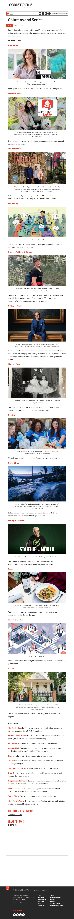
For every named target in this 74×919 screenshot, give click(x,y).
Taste (10, 569)
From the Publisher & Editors (20, 252)
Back (9, 25)
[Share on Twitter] (12, 825)
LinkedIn (49, 13)
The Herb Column (15, 768)
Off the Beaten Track (16, 788)
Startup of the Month (17, 520)
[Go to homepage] (20, 6)
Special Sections (55, 903)
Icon (10, 773)
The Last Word (14, 364)
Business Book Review (17, 735)
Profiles (52, 899)
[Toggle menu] (11, 13)
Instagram (46, 13)
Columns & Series (15, 814)
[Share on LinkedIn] (16, 825)
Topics (52, 895)
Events (52, 901)
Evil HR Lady (13, 203)
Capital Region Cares (56, 905)
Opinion (11, 415)
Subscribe (41, 897)
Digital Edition (42, 899)
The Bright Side (14, 728)
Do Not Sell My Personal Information (37, 890)
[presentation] (7, 13)
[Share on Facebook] (9, 825)
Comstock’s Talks (15, 93)
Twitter (40, 13)
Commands (1, 917)
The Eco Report (14, 760)
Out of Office (13, 463)
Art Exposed (13, 45)
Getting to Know (15, 306)
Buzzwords (12, 743)
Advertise (41, 903)
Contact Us (41, 905)
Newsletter (41, 901)
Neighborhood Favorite (17, 780)
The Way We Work (16, 801)
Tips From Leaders (15, 620)
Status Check (13, 796)
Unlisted (11, 668)
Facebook (43, 13)
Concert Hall (13, 748)
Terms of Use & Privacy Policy (20, 890)
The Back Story (14, 148)
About (39, 895)
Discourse (12, 755)
